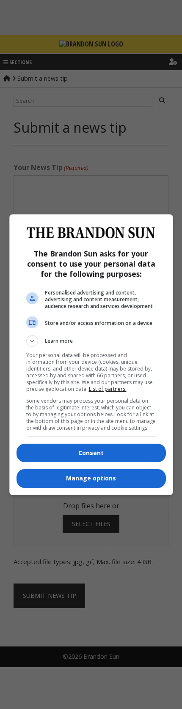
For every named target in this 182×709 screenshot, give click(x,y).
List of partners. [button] (108, 389)
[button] (91, 341)
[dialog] (91, 354)
